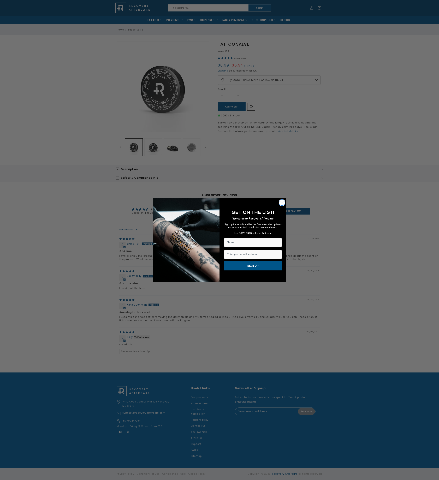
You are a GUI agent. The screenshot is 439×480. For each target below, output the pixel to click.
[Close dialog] (282, 203)
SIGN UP (253, 265)
